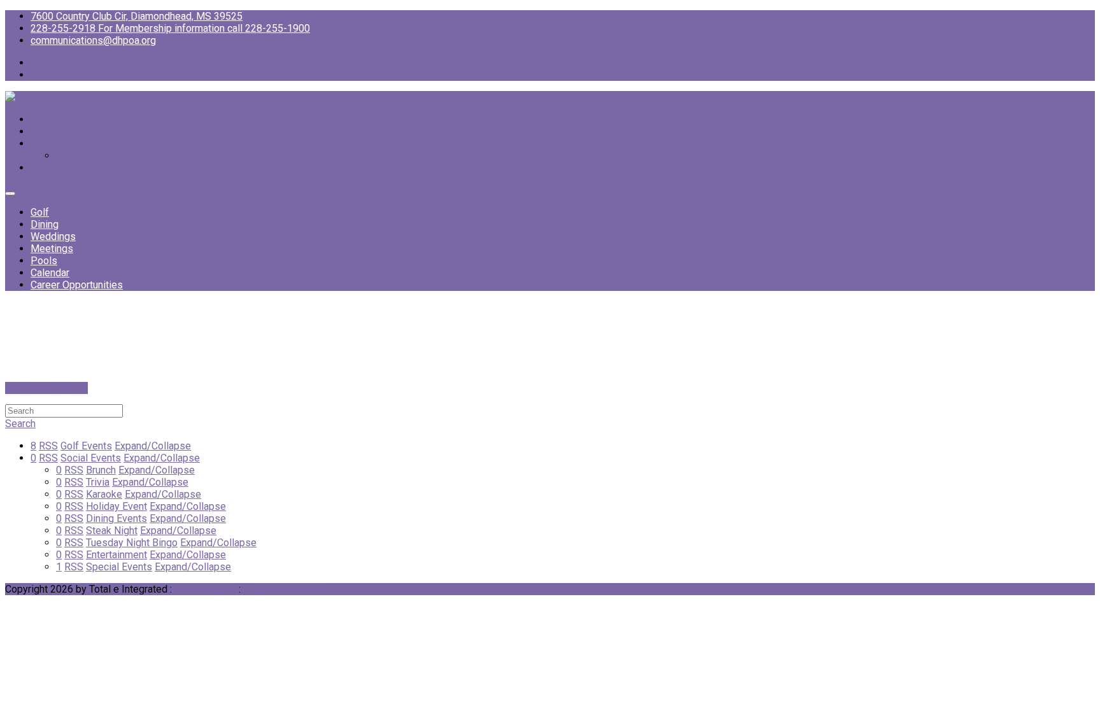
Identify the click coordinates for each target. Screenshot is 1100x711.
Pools (44, 261)
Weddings (53, 236)
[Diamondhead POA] (52, 97)
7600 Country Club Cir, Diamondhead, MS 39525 (137, 16)
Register (75, 156)
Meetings (52, 249)
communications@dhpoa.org (93, 40)
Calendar (50, 273)
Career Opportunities (77, 285)
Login (43, 143)
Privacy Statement (284, 589)
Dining (45, 224)
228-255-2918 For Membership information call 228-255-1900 (170, 28)
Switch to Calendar (46, 388)
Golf (40, 212)
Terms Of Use (205, 589)
